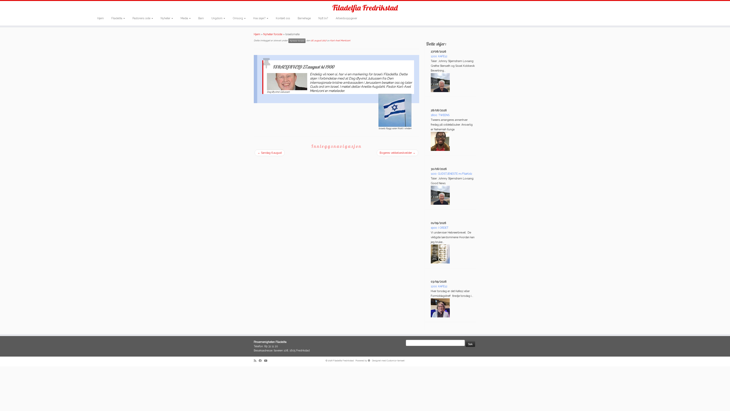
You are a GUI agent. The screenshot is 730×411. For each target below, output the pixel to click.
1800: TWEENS (440, 115)
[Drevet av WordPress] (369, 360)
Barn (201, 18)
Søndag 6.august (270, 152)
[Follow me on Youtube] (267, 361)
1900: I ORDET (439, 227)
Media (185, 18)
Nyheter (166, 18)
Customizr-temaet (395, 360)
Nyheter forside (272, 34)
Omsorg (238, 18)
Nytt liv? (323, 18)
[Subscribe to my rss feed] (256, 361)
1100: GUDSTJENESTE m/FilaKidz (451, 173)
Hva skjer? (259, 18)
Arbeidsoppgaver (346, 18)
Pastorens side (142, 18)
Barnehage (304, 18)
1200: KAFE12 (439, 56)
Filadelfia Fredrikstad (365, 7)
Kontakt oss (283, 18)
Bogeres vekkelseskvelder (397, 152)
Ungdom (217, 18)
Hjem (100, 18)
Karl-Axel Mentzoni (340, 40)
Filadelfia (117, 18)
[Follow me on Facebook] (261, 361)
